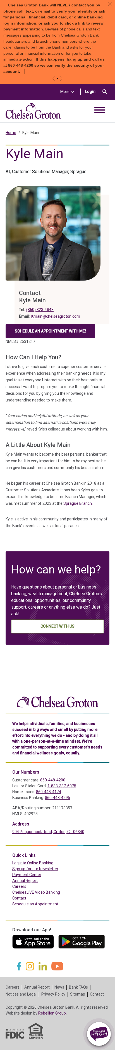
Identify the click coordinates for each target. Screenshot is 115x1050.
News (59, 987)
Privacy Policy (53, 994)
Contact (19, 898)
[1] (57, 78)
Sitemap (77, 994)
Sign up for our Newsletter (35, 869)
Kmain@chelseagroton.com (55, 316)
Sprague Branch (77, 503)
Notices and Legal (21, 994)
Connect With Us (57, 626)
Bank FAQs (78, 987)
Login (92, 91)
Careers (19, 886)
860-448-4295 (57, 797)
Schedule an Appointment (35, 904)
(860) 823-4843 (40, 309)
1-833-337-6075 (61, 786)
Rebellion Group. (52, 1013)
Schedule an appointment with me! (50, 332)
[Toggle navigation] (99, 110)
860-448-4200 (52, 780)
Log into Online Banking (44, 862)
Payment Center (38, 874)
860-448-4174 (48, 792)
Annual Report (25, 880)
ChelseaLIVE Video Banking (36, 892)
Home (11, 132)
